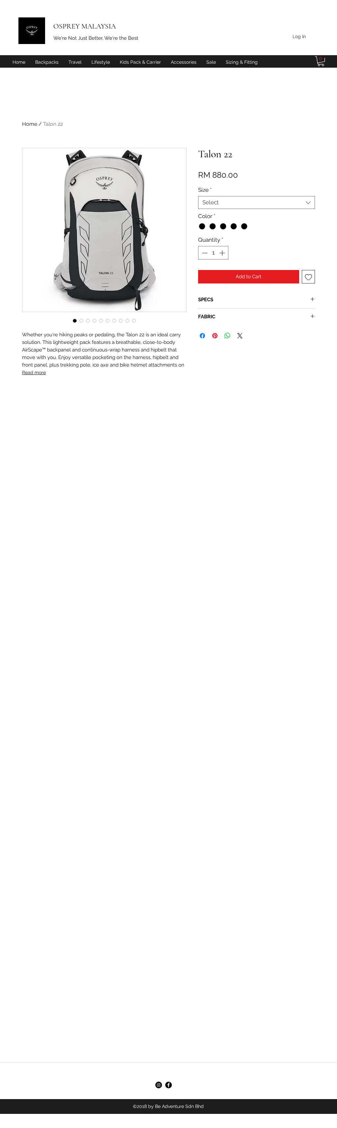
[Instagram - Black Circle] (158, 1085)
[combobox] (256, 202)
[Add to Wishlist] (308, 276)
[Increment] (223, 252)
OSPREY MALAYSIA (84, 26)
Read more (34, 372)
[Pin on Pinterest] (215, 336)
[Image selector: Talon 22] (74, 320)
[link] (321, 61)
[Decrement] (204, 252)
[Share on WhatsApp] (227, 336)
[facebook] (168, 1085)
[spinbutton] (213, 252)
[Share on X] (240, 336)
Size (205, 190)
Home (29, 124)
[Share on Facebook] (202, 336)
